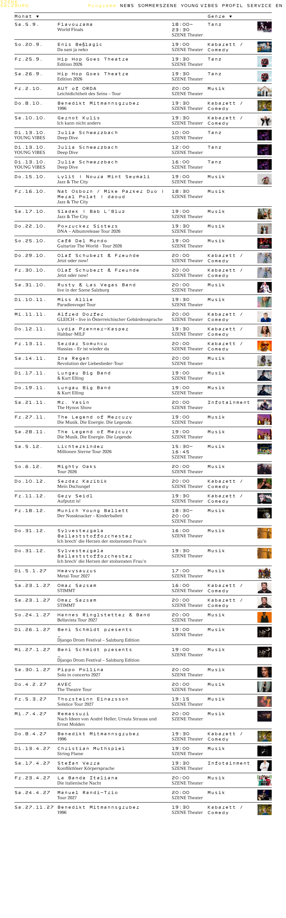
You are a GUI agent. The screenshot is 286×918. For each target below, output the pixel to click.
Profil (232, 5)
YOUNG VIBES (199, 5)
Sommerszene (157, 5)
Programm (102, 5)
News (127, 5)
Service (259, 5)
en (278, 5)
